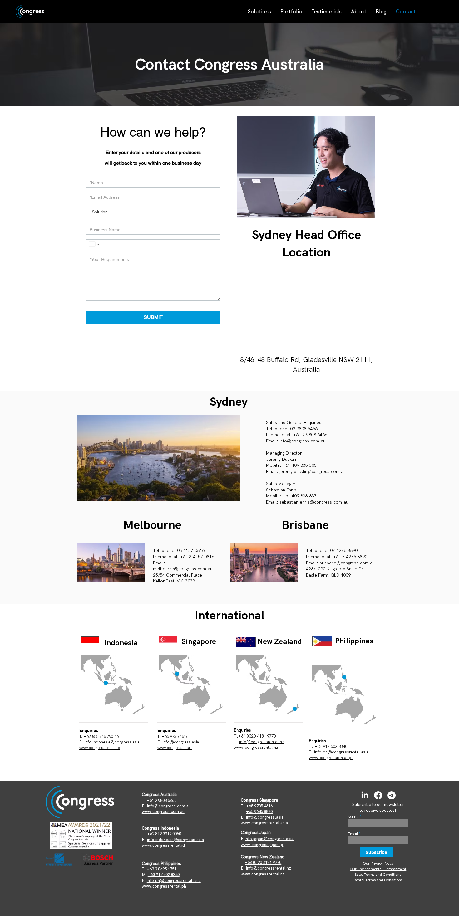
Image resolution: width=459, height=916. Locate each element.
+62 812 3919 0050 (164, 833)
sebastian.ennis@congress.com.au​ (313, 502)
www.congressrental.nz (256, 747)
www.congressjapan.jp (262, 844)
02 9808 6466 (304, 428)
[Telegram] (391, 795)
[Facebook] (378, 795)
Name (353, 817)
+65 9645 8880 (259, 811)
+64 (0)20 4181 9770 (257, 736)
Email (353, 834)
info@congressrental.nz (261, 741)
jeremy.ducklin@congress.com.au (312, 471)
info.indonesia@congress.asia (112, 742)
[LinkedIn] (365, 795)
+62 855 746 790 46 (102, 736)
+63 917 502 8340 (330, 746)
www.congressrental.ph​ (331, 757)
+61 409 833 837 (300, 496)
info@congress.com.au (302, 441)
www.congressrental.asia (264, 823)
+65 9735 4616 (175, 736)
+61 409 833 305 (300, 465)
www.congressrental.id (99, 747)
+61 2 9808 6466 (161, 800)
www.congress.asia (174, 747)
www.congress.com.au (163, 811)
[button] (259, 11)
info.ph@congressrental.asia (341, 752)
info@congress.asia (265, 817)
